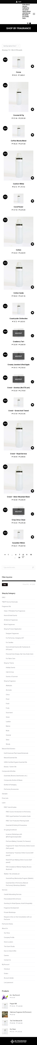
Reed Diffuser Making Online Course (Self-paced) (19, 861)
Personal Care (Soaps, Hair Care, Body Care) (19, 654)
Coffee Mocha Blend (18, 141)
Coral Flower (18, 207)
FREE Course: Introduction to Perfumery (18, 812)
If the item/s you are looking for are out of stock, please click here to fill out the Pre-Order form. (26, 11)
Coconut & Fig (18, 115)
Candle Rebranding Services (12, 894)
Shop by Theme (9, 663)
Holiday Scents (10, 667)
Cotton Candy (19, 293)
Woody (8, 744)
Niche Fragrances (9, 624)
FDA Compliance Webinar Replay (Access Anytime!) (18, 868)
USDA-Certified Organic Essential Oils (15, 762)
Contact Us (7, 960)
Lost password (8, 982)
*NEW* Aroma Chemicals (10, 602)
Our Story (7, 933)
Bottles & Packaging (10, 785)
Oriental (8, 735)
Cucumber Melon (18, 543)
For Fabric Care (10, 658)
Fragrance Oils (6, 606)
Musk (7, 730)
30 (19, 557)
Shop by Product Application (13, 629)
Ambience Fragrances (11, 620)
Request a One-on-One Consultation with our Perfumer (18, 918)
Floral (7, 699)
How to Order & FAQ (10, 951)
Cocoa (18, 72)
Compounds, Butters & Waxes (13, 780)
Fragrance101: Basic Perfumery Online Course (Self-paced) (20, 847)
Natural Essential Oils (10, 757)
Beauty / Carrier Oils (10, 766)
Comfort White (18, 184)
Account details (9, 978)
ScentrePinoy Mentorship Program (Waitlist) (19, 878)
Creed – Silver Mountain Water (18, 497)
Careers (6, 955)
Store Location (8, 942)
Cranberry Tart (18, 342)
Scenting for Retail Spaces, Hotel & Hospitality (18, 903)
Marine (8, 726)
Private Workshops (10, 912)
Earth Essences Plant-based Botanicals (16, 753)
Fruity (7, 708)
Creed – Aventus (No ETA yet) (18, 388)
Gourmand (9, 712)
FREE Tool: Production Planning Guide (17, 821)
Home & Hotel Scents (10, 615)
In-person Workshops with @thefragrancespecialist (14, 835)
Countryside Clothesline (19, 318)
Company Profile (9, 937)
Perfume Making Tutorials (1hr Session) (18, 841)
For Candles (9, 642)
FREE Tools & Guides (10, 807)
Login (19, 1)
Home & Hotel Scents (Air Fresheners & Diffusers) (18, 648)
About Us (5, 928)
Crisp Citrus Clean (18, 520)
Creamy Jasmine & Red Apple (19, 365)
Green (8, 717)
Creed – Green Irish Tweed (18, 411)
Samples (4, 794)
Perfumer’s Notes (7, 924)
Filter (4, 584)
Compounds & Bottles (8, 771)
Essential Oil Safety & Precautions (16, 825)
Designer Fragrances (12, 633)
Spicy (7, 739)
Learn (4, 803)
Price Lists (5, 798)
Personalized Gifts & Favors (12, 899)
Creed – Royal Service (18, 454)
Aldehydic (9, 685)
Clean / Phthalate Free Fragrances (14, 611)
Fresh (7, 703)
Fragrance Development (11, 908)
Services (4, 890)
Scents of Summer (12, 676)
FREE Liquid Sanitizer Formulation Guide (18, 816)
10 (31, 555)
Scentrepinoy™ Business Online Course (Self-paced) (20, 854)
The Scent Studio (9, 946)
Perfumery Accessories (11, 789)
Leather (8, 721)
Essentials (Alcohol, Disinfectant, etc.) (15, 775)
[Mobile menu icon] (34, 14)
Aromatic (9, 690)
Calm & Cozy (10, 672)
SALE (3, 597)
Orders (6, 973)
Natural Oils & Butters (8, 748)
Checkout (7, 969)
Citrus (8, 694)
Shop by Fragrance (10, 681)
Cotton (18, 250)
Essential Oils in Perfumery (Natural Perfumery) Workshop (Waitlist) (17, 884)
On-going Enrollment (10, 830)
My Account (5, 964)
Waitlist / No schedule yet (12, 874)
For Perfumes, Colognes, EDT (15, 638)
